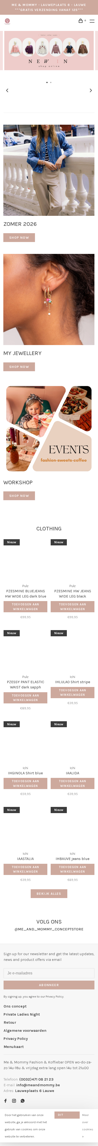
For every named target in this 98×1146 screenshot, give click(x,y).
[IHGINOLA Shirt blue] (25, 740)
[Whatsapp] (22, 1101)
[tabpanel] (49, 55)
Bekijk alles (49, 894)
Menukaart (14, 1046)
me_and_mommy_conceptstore (49, 929)
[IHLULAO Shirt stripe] (72, 649)
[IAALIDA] (72, 740)
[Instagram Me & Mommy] (14, 1101)
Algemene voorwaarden (25, 1030)
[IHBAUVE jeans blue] (72, 826)
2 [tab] (51, 82)
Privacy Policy (16, 1038)
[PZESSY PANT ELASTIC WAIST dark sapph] (25, 649)
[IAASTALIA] (25, 826)
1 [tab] (47, 82)
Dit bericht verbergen (67, 1116)
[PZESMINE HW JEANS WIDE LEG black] (72, 558)
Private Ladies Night (22, 1014)
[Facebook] (5, 1101)
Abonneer (49, 985)
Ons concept (15, 1006)
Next (90, 90)
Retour (10, 1022)
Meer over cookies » (87, 1125)
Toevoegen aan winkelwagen (25, 607)
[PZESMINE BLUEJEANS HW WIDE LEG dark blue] (25, 558)
